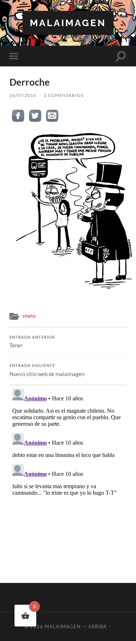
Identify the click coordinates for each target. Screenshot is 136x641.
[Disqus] (68, 476)
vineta (29, 316)
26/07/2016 (22, 95)
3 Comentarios (63, 95)
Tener (32, 342)
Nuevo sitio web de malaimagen (47, 370)
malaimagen (68, 22)
